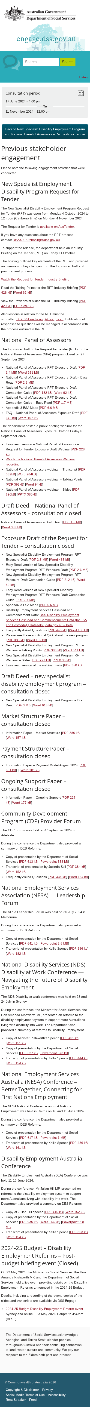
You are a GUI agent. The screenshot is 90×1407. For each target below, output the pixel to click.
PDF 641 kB (29, 943)
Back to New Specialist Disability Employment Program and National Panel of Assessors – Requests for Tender (45, 131)
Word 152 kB (36, 640)
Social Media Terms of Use (25, 1395)
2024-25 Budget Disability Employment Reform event (44, 1309)
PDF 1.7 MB (63, 402)
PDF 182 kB (43, 392)
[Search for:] (41, 62)
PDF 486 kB (79, 1143)
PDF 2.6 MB (24, 382)
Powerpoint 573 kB (54, 1053)
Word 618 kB (42, 705)
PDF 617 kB (29, 1137)
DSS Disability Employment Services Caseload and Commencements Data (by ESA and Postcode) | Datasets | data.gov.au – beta (46, 620)
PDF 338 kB (57, 877)
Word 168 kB (78, 630)
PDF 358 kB (73, 665)
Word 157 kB (16, 737)
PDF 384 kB (76, 866)
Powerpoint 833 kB (54, 861)
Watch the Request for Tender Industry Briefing (35, 279)
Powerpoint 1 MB (52, 1137)
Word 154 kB (78, 877)
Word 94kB (34, 484)
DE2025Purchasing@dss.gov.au (36, 240)
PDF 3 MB (22, 705)
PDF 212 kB (66, 580)
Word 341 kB (73, 650)
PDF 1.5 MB (72, 522)
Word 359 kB (11, 527)
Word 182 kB (16, 953)
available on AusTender (57, 226)
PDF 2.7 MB (25, 600)
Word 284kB (27, 474)
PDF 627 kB (29, 1053)
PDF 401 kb (69, 1038)
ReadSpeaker (16, 1399)
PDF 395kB (15, 484)
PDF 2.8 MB (38, 559)
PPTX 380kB (27, 494)
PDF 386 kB (71, 733)
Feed (33, 1399)
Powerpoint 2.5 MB (54, 943)
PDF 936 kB (29, 1222)
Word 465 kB (59, 559)
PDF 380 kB (52, 650)
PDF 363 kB (79, 1232)
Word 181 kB (30, 770)
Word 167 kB (28, 418)
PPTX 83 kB (61, 660)
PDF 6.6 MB (49, 407)
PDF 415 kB (54, 1212)
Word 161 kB (16, 1147)
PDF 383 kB (15, 640)
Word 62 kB (22, 292)
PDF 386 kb (78, 948)
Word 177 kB (21, 802)
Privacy (47, 1390)
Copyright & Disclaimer (22, 1390)
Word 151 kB (16, 1043)
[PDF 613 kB (28, 861)
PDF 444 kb (78, 1058)
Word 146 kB (49, 1222)
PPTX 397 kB (23, 306)
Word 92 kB (63, 392)
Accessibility (57, 1395)
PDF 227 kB (41, 660)
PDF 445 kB (57, 630)
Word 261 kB (28, 372)
